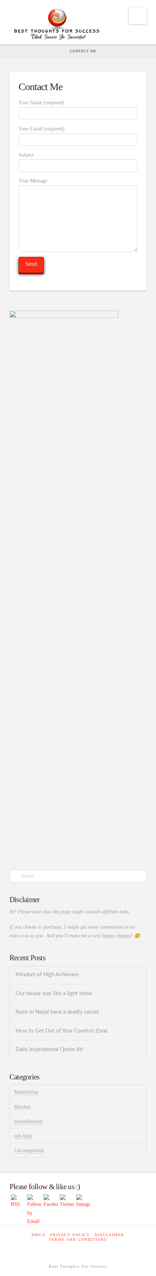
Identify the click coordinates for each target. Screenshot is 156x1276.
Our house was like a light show (54, 993)
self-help (23, 1136)
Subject (26, 155)
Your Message (33, 180)
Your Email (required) (42, 129)
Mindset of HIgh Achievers (47, 974)
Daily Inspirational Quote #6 (49, 1049)
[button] (138, 15)
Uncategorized (29, 1150)
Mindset (22, 1107)
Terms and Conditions (78, 1239)
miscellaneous (28, 1121)
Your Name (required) (41, 102)
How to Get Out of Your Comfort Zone (62, 1031)
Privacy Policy (70, 1235)
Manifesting (26, 1092)
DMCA (38, 1235)
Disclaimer (109, 1235)
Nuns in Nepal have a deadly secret (57, 1012)
